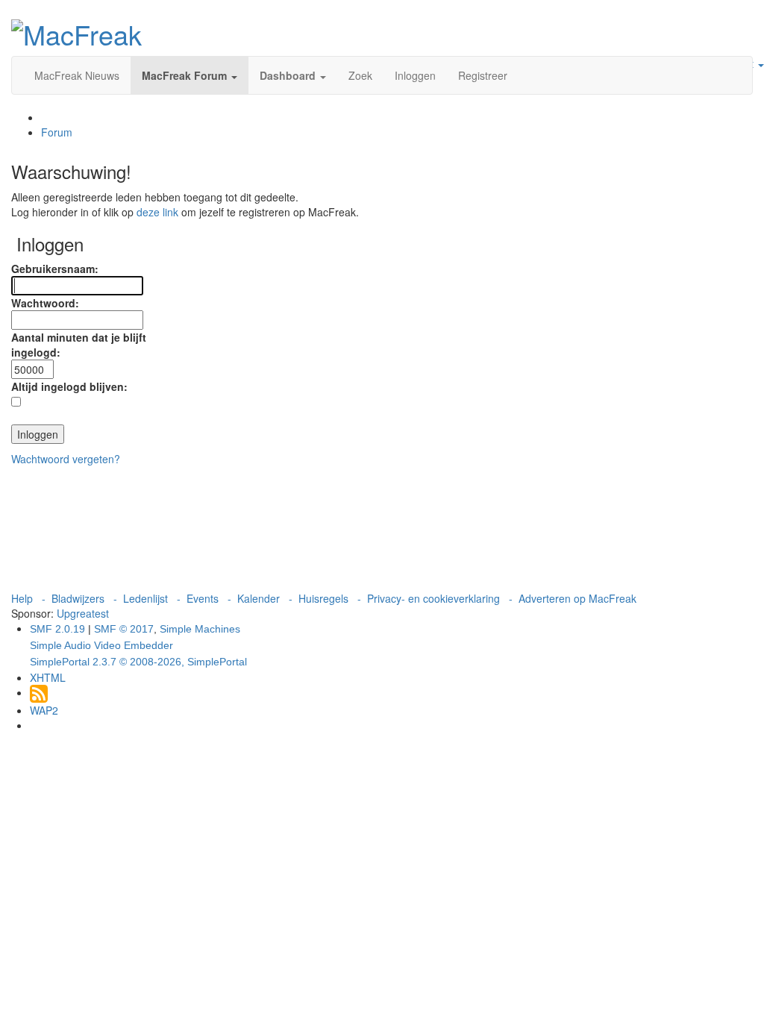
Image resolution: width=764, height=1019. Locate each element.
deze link (157, 211)
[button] (189, 75)
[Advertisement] (382, 528)
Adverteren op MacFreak (577, 598)
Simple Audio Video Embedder (101, 645)
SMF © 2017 (124, 629)
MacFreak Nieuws (76, 75)
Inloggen (415, 75)
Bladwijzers (77, 598)
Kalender (258, 598)
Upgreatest (83, 613)
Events (203, 598)
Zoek (360, 75)
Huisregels (323, 598)
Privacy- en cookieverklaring (433, 598)
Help (22, 598)
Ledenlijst (145, 598)
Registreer (482, 75)
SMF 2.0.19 (57, 629)
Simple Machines (200, 629)
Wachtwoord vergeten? (65, 458)
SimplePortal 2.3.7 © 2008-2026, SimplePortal (138, 662)
